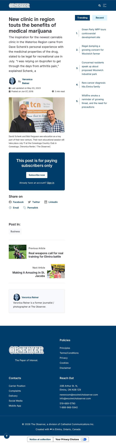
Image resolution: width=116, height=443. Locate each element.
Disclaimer (65, 367)
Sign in (50, 182)
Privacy (64, 357)
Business (15, 231)
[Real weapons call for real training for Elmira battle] (19, 252)
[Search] (99, 5)
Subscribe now (37, 175)
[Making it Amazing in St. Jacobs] (55, 271)
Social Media (15, 400)
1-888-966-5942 (69, 407)
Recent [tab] (100, 17)
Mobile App (15, 405)
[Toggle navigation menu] (104, 6)
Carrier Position (17, 385)
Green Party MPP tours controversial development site (94, 33)
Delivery (13, 395)
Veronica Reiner (30, 297)
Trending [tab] (82, 17)
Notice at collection (40, 439)
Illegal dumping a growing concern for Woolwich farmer (93, 50)
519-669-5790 (67, 403)
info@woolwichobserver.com (75, 398)
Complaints (15, 390)
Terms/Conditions (69, 352)
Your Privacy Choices (67, 439)
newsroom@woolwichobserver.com (79, 394)
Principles (65, 348)
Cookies (64, 362)
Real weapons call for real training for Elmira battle (46, 254)
